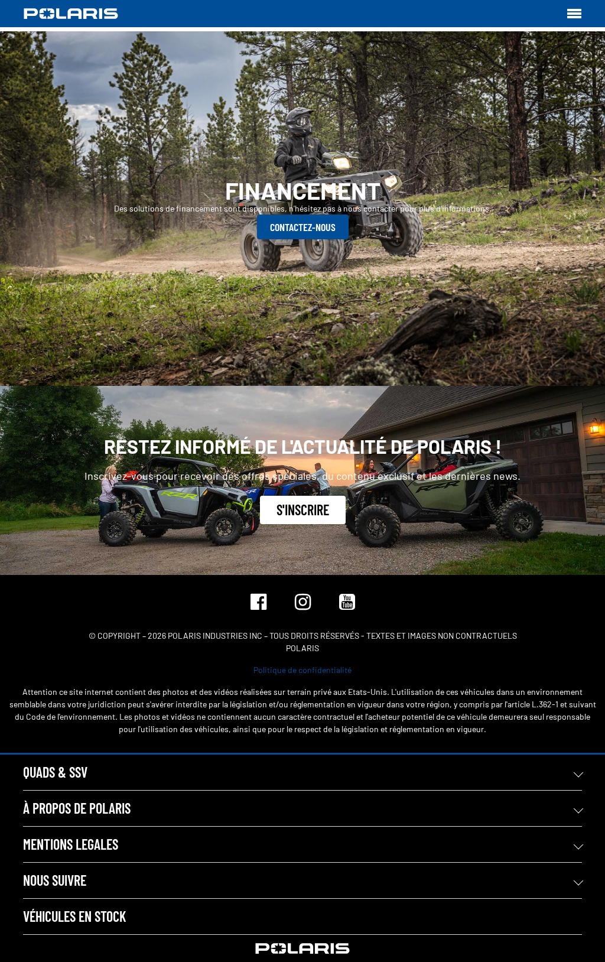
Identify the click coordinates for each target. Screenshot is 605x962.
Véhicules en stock (74, 916)
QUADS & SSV (55, 772)
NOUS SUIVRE (54, 880)
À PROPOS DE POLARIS (77, 808)
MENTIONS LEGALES (70, 844)
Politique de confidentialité (302, 670)
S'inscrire (303, 509)
